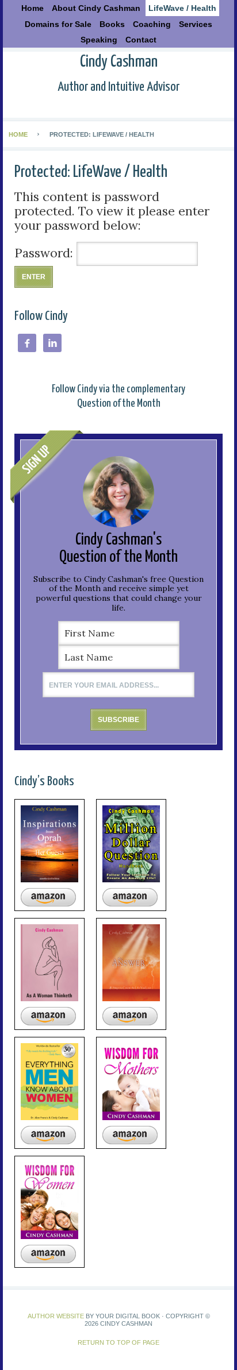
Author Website (56, 1316)
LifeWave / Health (182, 8)
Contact (140, 39)
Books (111, 24)
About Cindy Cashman (96, 8)
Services (195, 24)
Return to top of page (118, 1342)
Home (32, 8)
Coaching (152, 24)
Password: (45, 253)
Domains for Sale (58, 24)
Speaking (99, 39)
